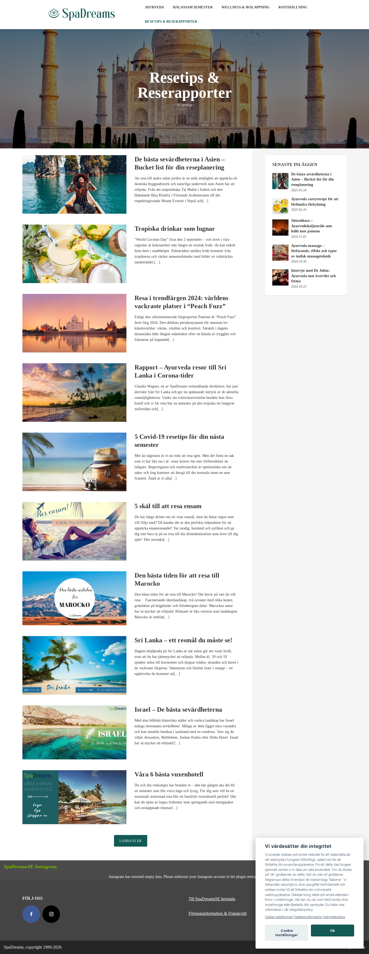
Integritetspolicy (334, 917)
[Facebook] (31, 914)
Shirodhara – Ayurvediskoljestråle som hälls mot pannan (311, 226)
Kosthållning (293, 7)
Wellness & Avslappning (246, 7)
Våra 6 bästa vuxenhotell (169, 774)
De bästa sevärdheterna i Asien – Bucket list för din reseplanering (180, 163)
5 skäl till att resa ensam (168, 506)
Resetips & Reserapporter (171, 21)
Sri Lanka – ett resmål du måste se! (183, 640)
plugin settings (247, 877)
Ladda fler (130, 841)
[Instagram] (51, 914)
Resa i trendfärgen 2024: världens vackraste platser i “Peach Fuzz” (181, 302)
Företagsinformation (308, 917)
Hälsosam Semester (193, 7)
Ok (332, 930)
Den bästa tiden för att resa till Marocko (177, 579)
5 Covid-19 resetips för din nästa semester (179, 440)
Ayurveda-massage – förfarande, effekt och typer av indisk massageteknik (314, 251)
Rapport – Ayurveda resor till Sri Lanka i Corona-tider (180, 371)
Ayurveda (154, 7)
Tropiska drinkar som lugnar (175, 228)
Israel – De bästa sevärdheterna (178, 709)
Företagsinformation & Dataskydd (218, 913)
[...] (205, 201)
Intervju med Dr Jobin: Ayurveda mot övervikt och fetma (313, 276)
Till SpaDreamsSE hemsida (212, 899)
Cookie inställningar (279, 917)
